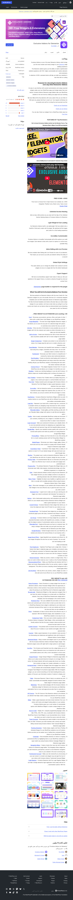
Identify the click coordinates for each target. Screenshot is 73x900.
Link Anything (32, 570)
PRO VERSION (62, 580)
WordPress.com (12, 876)
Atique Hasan (60, 859)
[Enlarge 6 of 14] (38, 784)
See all (7, 116)
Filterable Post (34, 524)
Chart (30, 611)
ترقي (46, 52)
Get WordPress (7, 2)
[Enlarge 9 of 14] (38, 793)
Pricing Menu (35, 436)
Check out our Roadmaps (60, 105)
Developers (39, 880)
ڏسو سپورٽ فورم (20, 128)
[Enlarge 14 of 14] (51, 811)
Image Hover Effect (33, 537)
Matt (15, 878)
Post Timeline (32, 377)
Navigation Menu (35, 745)
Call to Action (33, 334)
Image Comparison (36, 341)
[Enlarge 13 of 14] (65, 811)
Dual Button (31, 397)
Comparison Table (37, 618)
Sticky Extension (34, 557)
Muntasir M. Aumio (39, 855)
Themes (53, 878)
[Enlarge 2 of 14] (51, 774)
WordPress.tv (38, 882)
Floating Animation (36, 728)
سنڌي (52, 891)
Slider (29, 700)
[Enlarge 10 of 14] (65, 802)
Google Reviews (36, 530)
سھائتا (7, 52)
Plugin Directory (63, 7)
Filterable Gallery (35, 410)
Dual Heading (35, 358)
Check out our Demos (61, 108)
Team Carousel (33, 719)
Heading (31, 371)
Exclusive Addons (39, 852)
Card (30, 317)
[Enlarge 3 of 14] (38, 774)
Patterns (53, 882)
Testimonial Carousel (35, 754)
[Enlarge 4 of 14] (65, 784)
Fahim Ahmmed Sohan (58, 862)
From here (64, 114)
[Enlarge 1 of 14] (65, 774)
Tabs (30, 472)
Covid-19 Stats (34, 505)
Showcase (52, 876)
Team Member (33, 347)
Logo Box (30, 403)
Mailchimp (34, 685)
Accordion (33, 388)
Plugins (53, 880)
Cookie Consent (32, 626)
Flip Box (30, 455)
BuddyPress (13, 882)
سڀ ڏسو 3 (8, 73)
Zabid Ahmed (40, 859)
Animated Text (34, 492)
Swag (28, 882)
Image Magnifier (33, 321)
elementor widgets (10, 82)
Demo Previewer (33, 583)
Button (30, 498)
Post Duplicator (34, 547)
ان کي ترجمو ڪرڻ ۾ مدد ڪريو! (25, 11)
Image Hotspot (33, 657)
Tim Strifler (54, 46)
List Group (33, 518)
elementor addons (10, 79)
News (66, 878)
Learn (40, 876)
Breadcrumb (31, 592)
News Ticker (32, 479)
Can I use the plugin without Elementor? (57, 827)
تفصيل (64, 52)
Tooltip (30, 416)
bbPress (14, 880)
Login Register (32, 760)
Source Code (33, 710)
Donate (27, 880)
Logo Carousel (32, 423)
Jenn (63, 855)
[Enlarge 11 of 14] (51, 802)
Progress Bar (31, 466)
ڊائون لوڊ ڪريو (10, 44)
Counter (31, 633)
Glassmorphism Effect (34, 562)
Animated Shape (32, 639)
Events (28, 878)
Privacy (65, 882)
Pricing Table (31, 459)
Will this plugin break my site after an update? (55, 836)
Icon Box (29, 648)
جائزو (58, 52)
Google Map (31, 429)
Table (31, 678)
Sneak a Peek (63, 206)
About (65, 876)
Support (40, 878)
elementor (8, 77)
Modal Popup (36, 442)
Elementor (61, 64)
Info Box (29, 328)
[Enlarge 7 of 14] (65, 793)
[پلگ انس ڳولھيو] (52, 16)
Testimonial (35, 354)
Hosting (65, 880)
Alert (30, 485)
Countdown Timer (35, 448)
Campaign (36, 736)
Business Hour (35, 600)
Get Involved (26, 876)
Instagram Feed (32, 665)
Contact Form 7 (35, 367)
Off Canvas (31, 693)
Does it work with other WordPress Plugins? (55, 831)
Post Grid (31, 382)
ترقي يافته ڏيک (20, 90)
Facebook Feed (33, 511)
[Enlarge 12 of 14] (38, 802)
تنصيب (51, 52)
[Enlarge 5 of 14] (51, 784)
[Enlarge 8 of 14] (51, 793)
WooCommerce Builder (11, 85)
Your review (21, 116)
